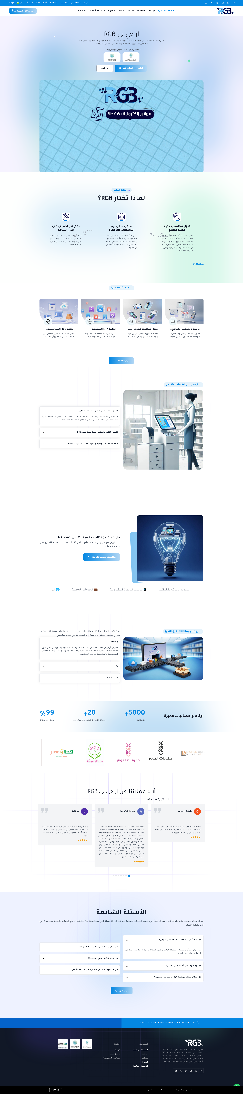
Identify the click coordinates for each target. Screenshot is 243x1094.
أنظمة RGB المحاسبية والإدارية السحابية (61, 329)
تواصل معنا (82, 11)
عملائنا (121, 11)
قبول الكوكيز (55, 1090)
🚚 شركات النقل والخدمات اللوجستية (83, 590)
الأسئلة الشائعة (97, 11)
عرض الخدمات (123, 360)
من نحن (151, 11)
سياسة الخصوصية (111, 1058)
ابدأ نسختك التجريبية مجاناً (22, 11)
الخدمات (130, 11)
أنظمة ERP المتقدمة (104, 329)
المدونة (111, 11)
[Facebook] (201, 1070)
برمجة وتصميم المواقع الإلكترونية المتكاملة (186, 329)
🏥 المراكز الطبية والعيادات (137, 590)
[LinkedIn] (195, 1070)
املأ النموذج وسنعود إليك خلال (103, 557)
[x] (180, 1070)
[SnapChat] (185, 1070)
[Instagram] (190, 1070)
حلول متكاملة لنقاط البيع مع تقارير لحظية (143, 329)
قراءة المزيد (198, 264)
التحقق (143, 1023)
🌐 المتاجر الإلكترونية (180, 590)
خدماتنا (145, 1054)
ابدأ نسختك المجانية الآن (133, 68)
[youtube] (175, 1070)
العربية (13, 3)
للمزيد (103, 68)
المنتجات (141, 11)
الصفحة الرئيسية (166, 11)
